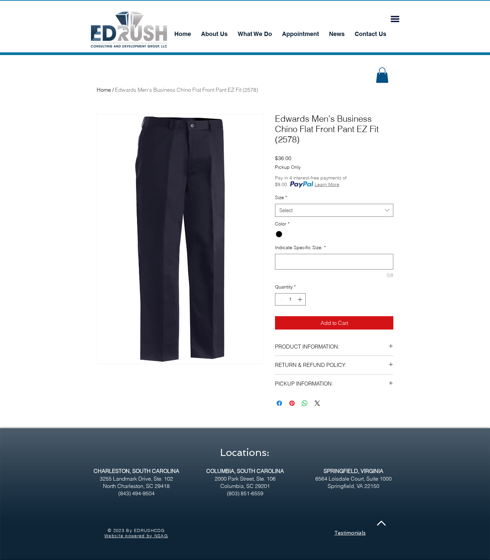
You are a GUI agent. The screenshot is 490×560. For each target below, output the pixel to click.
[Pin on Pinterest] (292, 403)
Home (104, 89)
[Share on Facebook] (279, 403)
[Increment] (300, 299)
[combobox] (334, 210)
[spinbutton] (290, 299)
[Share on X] (317, 403)
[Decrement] (280, 299)
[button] (395, 19)
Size (281, 197)
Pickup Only (288, 167)
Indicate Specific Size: (300, 247)
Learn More (327, 184)
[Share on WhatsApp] (305, 403)
